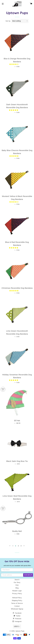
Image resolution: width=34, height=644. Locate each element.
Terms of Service (17, 603)
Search (17, 580)
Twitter (18, 616)
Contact (17, 606)
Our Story (17, 582)
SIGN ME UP (28, 575)
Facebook (17, 613)
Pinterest (18, 619)
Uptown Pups (19, 631)
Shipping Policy (17, 600)
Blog (17, 588)
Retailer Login (17, 591)
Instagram (18, 621)
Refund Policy (17, 598)
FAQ (17, 585)
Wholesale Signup (17, 609)
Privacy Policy (17, 593)
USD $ (16, 626)
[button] (14, 64)
